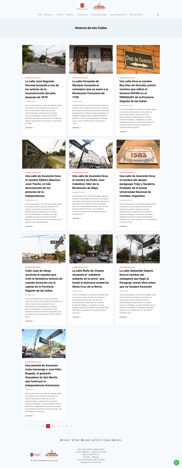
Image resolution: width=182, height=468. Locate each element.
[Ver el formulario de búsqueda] (158, 14)
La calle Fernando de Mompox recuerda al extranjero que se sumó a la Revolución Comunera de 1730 (90, 89)
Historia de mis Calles (33, 78)
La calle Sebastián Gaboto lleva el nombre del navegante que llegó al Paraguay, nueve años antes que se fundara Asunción (138, 278)
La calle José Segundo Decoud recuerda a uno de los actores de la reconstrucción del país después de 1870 (42, 89)
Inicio (40, 15)
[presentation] (44, 59)
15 (66, 426)
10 (53, 426)
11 (58, 426)
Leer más (29, 127)
